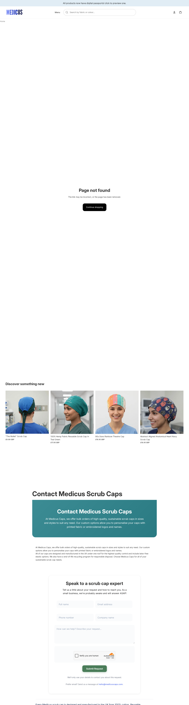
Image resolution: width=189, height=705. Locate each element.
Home (2, 21)
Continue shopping (94, 207)
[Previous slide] (10, 412)
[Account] (174, 12)
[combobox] (101, 12)
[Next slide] (45, 412)
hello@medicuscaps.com (111, 684)
